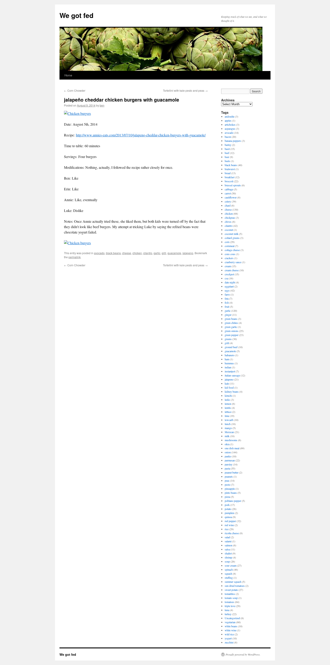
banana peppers (233, 140)
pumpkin (229, 513)
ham (227, 359)
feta (227, 298)
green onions (231, 331)
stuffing (229, 577)
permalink (74, 257)
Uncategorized (232, 618)
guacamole (174, 253)
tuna (227, 610)
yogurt (228, 638)
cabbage (229, 189)
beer (227, 157)
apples (228, 120)
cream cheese (232, 270)
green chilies (231, 323)
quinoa (228, 517)
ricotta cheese (232, 533)
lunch (228, 424)
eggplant (229, 286)
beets (227, 161)
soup (227, 561)
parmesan (230, 460)
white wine (230, 630)
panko (228, 456)
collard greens (232, 238)
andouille (229, 116)
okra (227, 444)
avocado (99, 253)
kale (227, 383)
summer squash (233, 581)
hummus (229, 363)
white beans (231, 626)
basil (227, 149)
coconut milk (231, 234)
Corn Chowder (74, 90)
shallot (228, 553)
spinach (229, 569)
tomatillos (230, 594)
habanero (229, 355)
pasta (227, 468)
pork (227, 505)
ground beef (231, 347)
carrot (228, 193)
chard (228, 205)
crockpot (229, 274)
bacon (228, 136)
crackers (229, 258)
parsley (228, 464)
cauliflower (231, 197)
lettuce (228, 412)
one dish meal (232, 448)
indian (228, 367)
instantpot (230, 371)
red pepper (230, 521)
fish (227, 302)
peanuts (229, 476)
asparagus (230, 128)
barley (228, 145)
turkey (228, 614)
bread (228, 173)
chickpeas (230, 217)
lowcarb (229, 420)
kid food (229, 387)
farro (227, 294)
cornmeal (229, 246)
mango (228, 428)
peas (227, 480)
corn (227, 242)
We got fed (76, 15)
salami (228, 541)
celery (228, 201)
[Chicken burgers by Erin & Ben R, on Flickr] (77, 113)
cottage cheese (232, 250)
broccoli (229, 181)
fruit (227, 306)
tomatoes (229, 602)
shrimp (228, 557)
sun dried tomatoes (235, 585)
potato (228, 509)
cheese (126, 253)
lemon (228, 403)
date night (230, 282)
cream (228, 266)
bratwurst (230, 169)
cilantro (147, 253)
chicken (137, 253)
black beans (113, 253)
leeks (227, 399)
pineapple (230, 488)
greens (228, 339)
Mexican (229, 432)
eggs (227, 290)
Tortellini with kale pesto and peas (185, 90)
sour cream (230, 565)
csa (226, 278)
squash (228, 573)
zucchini (229, 642)
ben (102, 105)
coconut (229, 229)
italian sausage (232, 375)
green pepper (231, 335)
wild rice (229, 634)
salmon (228, 545)
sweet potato (231, 590)
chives (228, 221)
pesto (227, 484)
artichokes (230, 124)
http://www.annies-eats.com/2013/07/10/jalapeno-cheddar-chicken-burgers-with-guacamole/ (141, 135)
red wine (229, 525)
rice (227, 529)
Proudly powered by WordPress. (243, 654)
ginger (228, 314)
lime (227, 416)
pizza (227, 496)
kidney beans (232, 391)
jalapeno (188, 253)
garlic (157, 253)
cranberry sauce (233, 262)
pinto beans (231, 492)
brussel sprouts (233, 185)
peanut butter (231, 472)
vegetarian (230, 622)
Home (68, 75)
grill (164, 253)
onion (228, 452)
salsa (227, 549)
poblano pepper (233, 501)
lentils (228, 407)
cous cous (230, 254)
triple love (230, 606)
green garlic (231, 327)
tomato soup (231, 598)
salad (227, 537)
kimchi (228, 395)
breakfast (229, 177)
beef (227, 153)
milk (227, 436)
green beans (231, 318)
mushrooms (231, 440)
